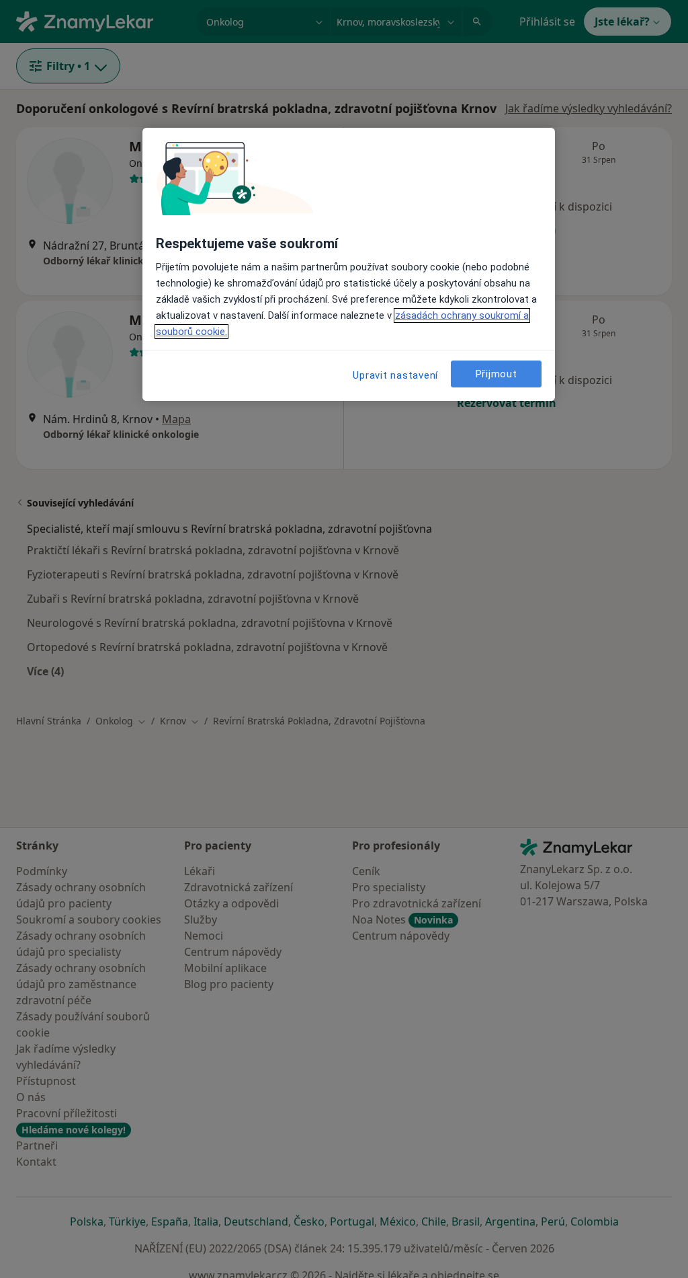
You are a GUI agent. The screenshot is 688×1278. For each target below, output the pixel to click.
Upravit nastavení (395, 375)
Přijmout (496, 374)
